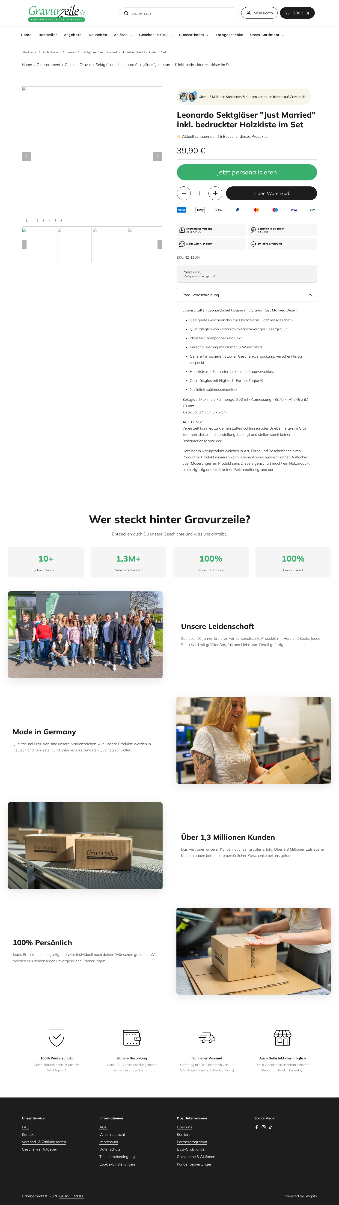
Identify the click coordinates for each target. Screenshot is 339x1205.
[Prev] (24, 244)
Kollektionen (51, 52)
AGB (103, 1127)
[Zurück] (26, 156)
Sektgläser (105, 64)
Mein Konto (263, 13)
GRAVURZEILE (71, 1196)
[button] (297, 13)
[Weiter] (157, 156)
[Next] (160, 244)
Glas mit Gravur (78, 64)
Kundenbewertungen (194, 1164)
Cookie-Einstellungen (117, 1164)
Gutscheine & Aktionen (196, 1156)
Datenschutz (109, 1149)
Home (27, 64)
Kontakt (28, 1134)
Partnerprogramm (192, 1141)
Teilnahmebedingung (117, 1156)
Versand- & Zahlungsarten (44, 1141)
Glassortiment (48, 64)
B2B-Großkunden (192, 1149)
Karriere (183, 1134)
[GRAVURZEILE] (56, 13)
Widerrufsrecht (112, 1134)
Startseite (29, 52)
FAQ (25, 1127)
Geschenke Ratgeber (39, 1149)
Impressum (108, 1141)
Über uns (184, 1127)
